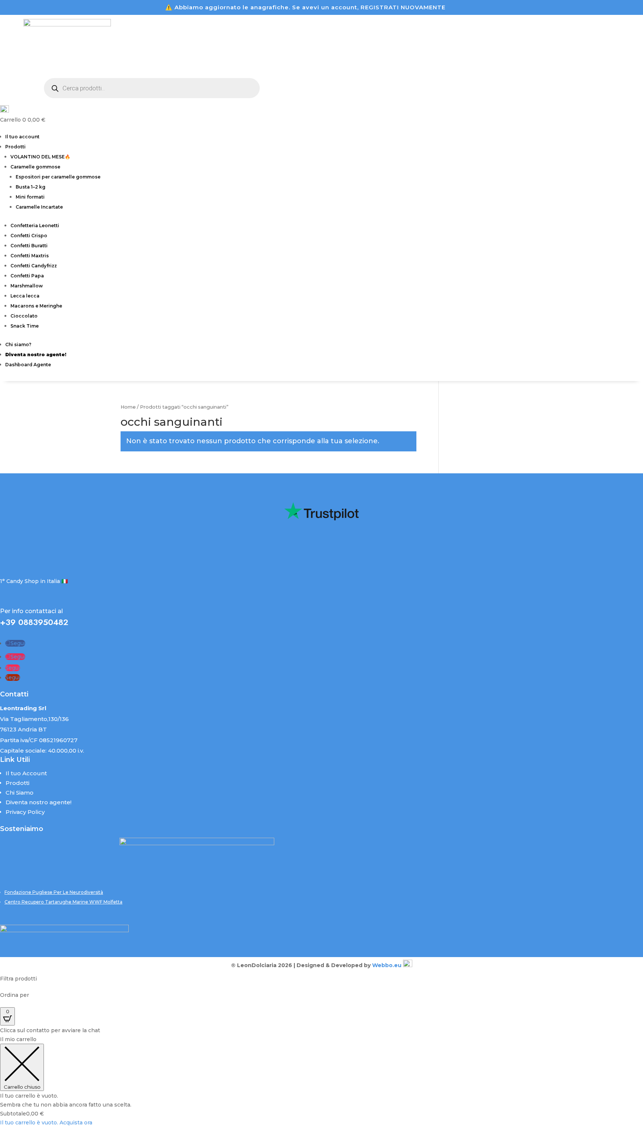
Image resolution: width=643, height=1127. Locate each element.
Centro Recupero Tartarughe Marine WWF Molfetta (63, 902)
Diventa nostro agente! (38, 802)
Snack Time (24, 326)
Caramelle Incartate (39, 207)
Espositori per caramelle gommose (58, 177)
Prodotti (15, 146)
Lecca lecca (24, 296)
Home (128, 407)
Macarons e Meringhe (36, 306)
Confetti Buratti (29, 245)
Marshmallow (26, 286)
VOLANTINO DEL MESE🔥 (40, 157)
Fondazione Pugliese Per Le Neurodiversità (53, 892)
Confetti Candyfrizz (33, 265)
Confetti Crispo (28, 235)
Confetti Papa (27, 275)
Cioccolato (24, 316)
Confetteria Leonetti (34, 225)
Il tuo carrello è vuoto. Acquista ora (46, 1122)
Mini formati (30, 197)
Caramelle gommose (35, 167)
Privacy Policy (25, 811)
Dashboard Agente (28, 364)
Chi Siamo (19, 792)
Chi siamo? (18, 344)
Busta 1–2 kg (30, 187)
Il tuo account (22, 136)
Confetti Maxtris (29, 255)
